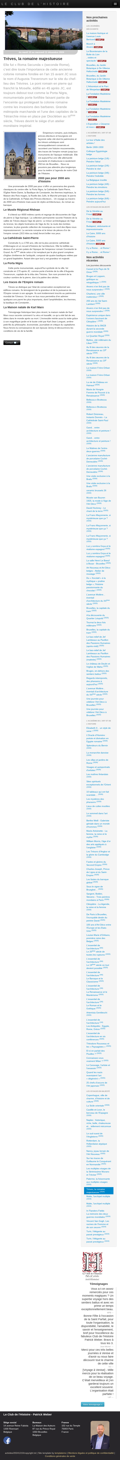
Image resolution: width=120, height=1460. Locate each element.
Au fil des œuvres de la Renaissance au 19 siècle (97, 350)
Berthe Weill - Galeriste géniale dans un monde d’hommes (98, 823)
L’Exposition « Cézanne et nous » (98, 125)
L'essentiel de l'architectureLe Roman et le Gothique (94, 1004)
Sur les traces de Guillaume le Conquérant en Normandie (98, 1161)
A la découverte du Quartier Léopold (97, 617)
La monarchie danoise (97, 753)
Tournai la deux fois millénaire (96, 624)
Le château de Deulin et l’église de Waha (98, 665)
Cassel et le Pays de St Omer (97, 270)
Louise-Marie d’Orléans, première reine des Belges (98, 938)
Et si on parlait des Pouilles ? (95, 1052)
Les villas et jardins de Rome (97, 761)
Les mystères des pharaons (95, 800)
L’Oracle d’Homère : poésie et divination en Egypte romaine (97, 738)
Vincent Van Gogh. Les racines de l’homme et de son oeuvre (97, 1224)
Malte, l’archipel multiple (98, 1197)
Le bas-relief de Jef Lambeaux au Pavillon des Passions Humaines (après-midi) (98, 641)
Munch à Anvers (94, 45)
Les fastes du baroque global (97, 881)
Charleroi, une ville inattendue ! (95, 295)
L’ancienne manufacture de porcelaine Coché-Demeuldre (98, 458)
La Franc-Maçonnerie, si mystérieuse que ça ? (98, 518)
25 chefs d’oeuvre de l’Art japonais (96, 1084)
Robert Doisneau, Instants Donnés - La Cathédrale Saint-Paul (97, 418)
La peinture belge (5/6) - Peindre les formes (98, 193)
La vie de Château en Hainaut (97, 384)
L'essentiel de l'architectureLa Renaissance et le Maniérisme (96, 990)
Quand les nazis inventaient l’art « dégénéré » (95, 1075)
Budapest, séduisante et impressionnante (98, 228)
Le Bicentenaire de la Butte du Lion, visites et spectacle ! (96, 56)
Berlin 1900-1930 (94, 147)
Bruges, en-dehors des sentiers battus (97, 672)
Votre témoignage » (92, 1404)
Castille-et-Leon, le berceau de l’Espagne (97, 1112)
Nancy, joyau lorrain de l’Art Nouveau (97, 1152)
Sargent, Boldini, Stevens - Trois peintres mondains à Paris (98, 896)
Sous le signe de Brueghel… (94, 888)
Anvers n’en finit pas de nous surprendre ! (98, 288)
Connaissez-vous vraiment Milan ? (97, 1059)
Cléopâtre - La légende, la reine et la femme (98, 907)
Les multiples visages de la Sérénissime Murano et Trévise (98, 1171)
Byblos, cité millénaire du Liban (98, 341)
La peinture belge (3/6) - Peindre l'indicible (98, 174)
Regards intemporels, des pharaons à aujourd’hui (97, 681)
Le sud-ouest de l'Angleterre (94, 1135)
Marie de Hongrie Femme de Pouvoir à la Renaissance (98, 392)
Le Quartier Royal (98, 335)
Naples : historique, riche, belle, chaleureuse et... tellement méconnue (98, 1124)
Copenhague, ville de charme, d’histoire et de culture (98, 1098)
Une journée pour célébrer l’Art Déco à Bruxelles (96, 701)
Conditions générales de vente (60, 1456)
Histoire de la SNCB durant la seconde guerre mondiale (97, 328)
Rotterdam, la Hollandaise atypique (96, 1143)
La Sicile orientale (98, 1105)
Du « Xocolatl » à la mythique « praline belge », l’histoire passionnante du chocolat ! (96, 584)
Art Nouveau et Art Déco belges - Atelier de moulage (98, 570)
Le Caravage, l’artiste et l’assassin (98, 1067)
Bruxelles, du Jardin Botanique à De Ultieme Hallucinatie (98, 68)
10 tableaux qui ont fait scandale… (97, 793)
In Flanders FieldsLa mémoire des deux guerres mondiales (98, 1213)
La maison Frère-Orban (98, 369)
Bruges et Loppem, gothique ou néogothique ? (96, 279)
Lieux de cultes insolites (98, 807)
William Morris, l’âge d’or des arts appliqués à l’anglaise (98, 844)
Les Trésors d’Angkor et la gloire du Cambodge (98, 854)
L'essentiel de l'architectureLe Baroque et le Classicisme (95, 977)
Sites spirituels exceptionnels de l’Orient (98, 784)
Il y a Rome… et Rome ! (98, 248)
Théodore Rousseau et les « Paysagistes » (98, 1045)
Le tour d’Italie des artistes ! (95, 141)
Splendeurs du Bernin (97, 746)
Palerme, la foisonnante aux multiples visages (98, 1181)
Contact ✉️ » (11, 342)
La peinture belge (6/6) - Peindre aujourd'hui (98, 200)
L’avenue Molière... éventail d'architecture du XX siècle (98, 599)
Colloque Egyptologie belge (96, 153)
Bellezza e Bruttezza (96, 400)
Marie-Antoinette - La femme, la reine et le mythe (96, 834)
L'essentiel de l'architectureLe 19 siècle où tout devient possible (97, 963)
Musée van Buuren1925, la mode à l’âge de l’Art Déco (98, 500)
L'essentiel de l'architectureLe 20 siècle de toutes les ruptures (98, 950)
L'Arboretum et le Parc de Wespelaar (97, 88)
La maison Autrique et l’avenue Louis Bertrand (97, 36)
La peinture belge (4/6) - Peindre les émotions (98, 185)
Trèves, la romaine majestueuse (95, 1191)
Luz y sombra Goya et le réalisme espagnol (98, 547)
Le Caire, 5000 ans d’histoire (95, 235)
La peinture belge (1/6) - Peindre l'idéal (98, 160)
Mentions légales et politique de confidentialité (91, 1453)
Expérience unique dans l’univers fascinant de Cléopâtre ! (98, 318)
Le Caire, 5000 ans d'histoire (95, 242)
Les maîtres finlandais (97, 775)
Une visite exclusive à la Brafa (98, 477)
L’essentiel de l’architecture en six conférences (95, 1036)
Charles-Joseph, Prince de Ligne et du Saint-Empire (98, 872)
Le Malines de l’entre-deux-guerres (97, 450)
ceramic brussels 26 (96, 491)
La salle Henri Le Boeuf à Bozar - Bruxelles (98, 562)
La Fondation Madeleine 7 (98, 95)
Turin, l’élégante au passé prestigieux (97, 1233)
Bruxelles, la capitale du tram (98, 609)
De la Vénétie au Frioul (94, 212)
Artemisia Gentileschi (96, 1013)
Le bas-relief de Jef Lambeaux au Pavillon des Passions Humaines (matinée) (98, 655)
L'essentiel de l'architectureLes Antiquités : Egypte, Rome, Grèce (98, 1024)
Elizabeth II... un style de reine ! (98, 729)
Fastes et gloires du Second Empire (96, 863)
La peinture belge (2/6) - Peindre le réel (98, 167)
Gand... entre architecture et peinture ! (98, 430)
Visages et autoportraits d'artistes (98, 768)
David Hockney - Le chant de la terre (97, 509)
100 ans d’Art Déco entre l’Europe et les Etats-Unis (98, 927)
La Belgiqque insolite (96, 180)
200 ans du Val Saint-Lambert (97, 302)
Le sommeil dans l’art (97, 814)
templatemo (60, 1453)
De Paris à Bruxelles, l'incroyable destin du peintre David (96, 917)
